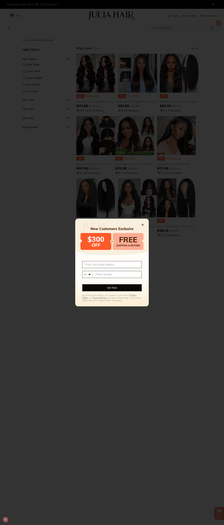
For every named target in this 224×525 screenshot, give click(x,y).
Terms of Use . (100, 298)
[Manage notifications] (5, 519)
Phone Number (104, 274)
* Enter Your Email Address (99, 264)
